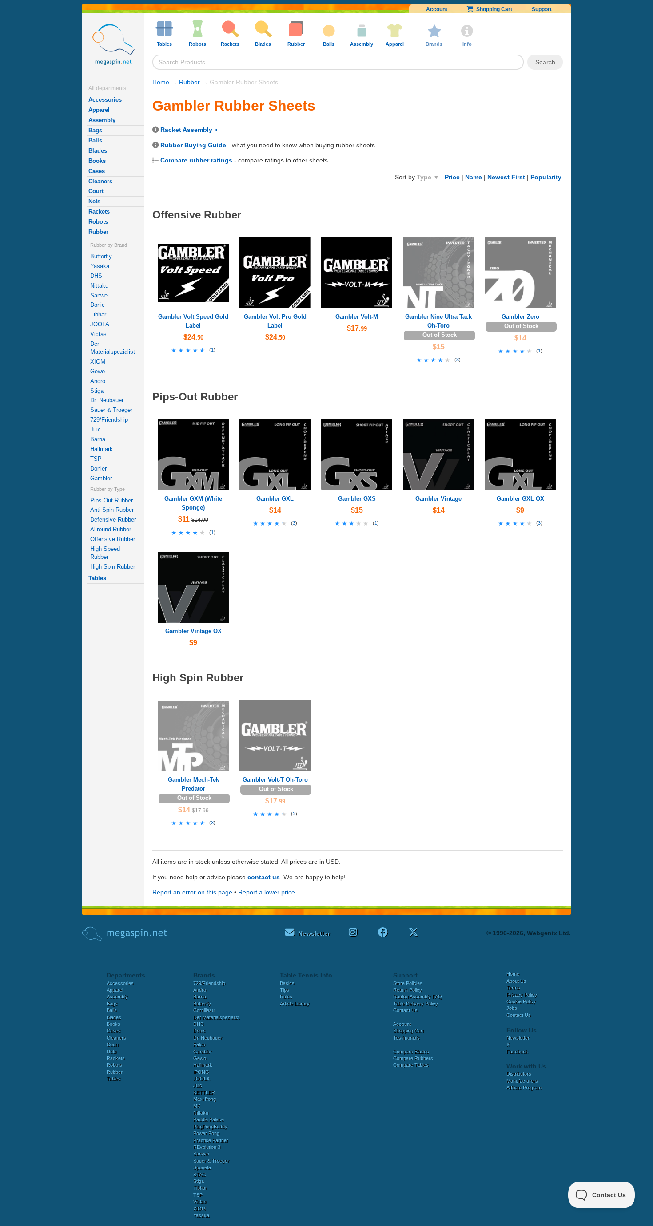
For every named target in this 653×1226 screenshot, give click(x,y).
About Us (516, 981)
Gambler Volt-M (356, 316)
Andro (97, 381)
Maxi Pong (204, 1099)
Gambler (101, 478)
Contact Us (405, 1010)
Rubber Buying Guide (193, 145)
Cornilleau (204, 1010)
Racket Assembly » (189, 129)
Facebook (517, 1051)
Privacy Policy (521, 994)
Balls (95, 140)
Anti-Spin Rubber (112, 509)
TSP (96, 458)
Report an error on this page (192, 892)
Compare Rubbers (413, 1058)
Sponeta (202, 1167)
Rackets (99, 211)
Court (96, 191)
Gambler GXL (275, 498)
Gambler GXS (357, 498)
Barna (97, 439)
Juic (95, 429)
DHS (96, 276)
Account (436, 9)
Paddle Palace (208, 1119)
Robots (98, 221)
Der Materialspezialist (112, 347)
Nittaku (99, 285)
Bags (95, 130)
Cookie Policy (521, 1001)
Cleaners (100, 181)
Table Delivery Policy (415, 1003)
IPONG (201, 1072)
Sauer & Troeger (111, 410)
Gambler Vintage (438, 498)
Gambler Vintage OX (193, 631)
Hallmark (101, 449)
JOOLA (99, 324)
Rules (286, 996)
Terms (513, 987)
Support (542, 9)
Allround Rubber (110, 529)
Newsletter (518, 1037)
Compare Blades (411, 1051)
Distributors (518, 1073)
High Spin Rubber (112, 566)
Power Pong (206, 1133)
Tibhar (98, 314)
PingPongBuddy (210, 1126)
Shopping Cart (493, 9)
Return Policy (407, 990)
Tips (284, 990)
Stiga (97, 391)
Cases (96, 171)
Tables (97, 578)
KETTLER (204, 1092)
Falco (199, 1044)
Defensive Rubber (113, 519)
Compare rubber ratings (196, 160)
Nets (94, 201)
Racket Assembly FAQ (417, 996)
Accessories (105, 99)
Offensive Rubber (112, 539)
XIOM (97, 361)
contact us (263, 877)
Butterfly (101, 256)
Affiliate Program (524, 1087)
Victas (98, 334)
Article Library (295, 1003)
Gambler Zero (520, 316)
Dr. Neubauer (106, 400)
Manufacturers (522, 1081)
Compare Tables (411, 1065)
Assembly (101, 120)
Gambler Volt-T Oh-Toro (275, 779)
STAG (199, 1174)
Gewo (97, 371)
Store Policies (407, 983)
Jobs (511, 1008)
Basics (287, 983)
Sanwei (99, 295)
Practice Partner (210, 1140)
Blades (97, 150)
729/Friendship (109, 419)
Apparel (99, 110)
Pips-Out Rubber (111, 500)
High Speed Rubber (105, 553)
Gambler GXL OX (520, 498)
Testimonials (406, 1037)
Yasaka (99, 266)
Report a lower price (266, 892)
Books (97, 161)
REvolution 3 (206, 1147)
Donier (98, 468)
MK (196, 1106)
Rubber (98, 232)
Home (160, 82)
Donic (97, 304)
